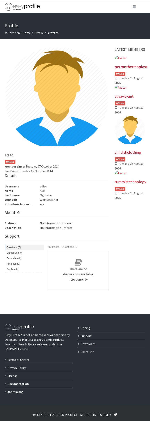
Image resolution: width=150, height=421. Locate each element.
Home (26, 33)
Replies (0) (12, 269)
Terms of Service (18, 360)
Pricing (85, 328)
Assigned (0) (13, 263)
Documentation (18, 384)
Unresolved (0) (14, 253)
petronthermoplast (131, 66)
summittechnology (130, 181)
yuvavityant (124, 96)
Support (86, 336)
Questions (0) (14, 247)
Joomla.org (15, 392)
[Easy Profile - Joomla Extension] (22, 7)
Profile (39, 33)
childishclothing (128, 152)
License (12, 376)
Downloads (88, 344)
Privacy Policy (16, 368)
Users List (87, 352)
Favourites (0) (14, 258)
